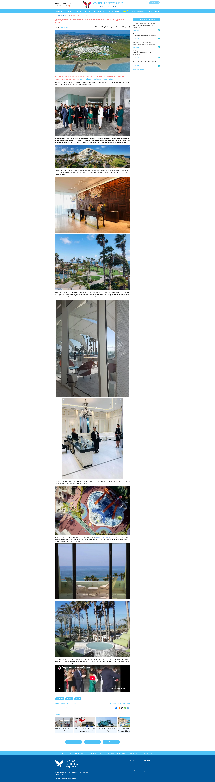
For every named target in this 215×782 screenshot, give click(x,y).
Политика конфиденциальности (65, 778)
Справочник (114, 11)
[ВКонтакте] (115, 707)
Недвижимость (138, 11)
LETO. (124, 11)
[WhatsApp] (125, 707)
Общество (60, 698)
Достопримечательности (95, 11)
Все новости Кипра (139, 69)
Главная (57, 15)
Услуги (135, 753)
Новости (59, 11)
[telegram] (153, 6)
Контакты (124, 753)
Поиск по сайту (147, 753)
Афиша (69, 11)
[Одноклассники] (118, 707)
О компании (68, 753)
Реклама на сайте (83, 753)
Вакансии (98, 753)
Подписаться (154, 2)
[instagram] (146, 6)
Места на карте (153, 11)
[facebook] (143, 6)
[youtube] (159, 6)
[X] (122, 707)
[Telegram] (128, 707)
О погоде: (58, 6)
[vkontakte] (156, 6)
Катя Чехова (64, 27)
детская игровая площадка (104, 537)
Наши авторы (110, 753)
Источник (58, 694)
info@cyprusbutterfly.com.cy (141, 771)
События (69, 698)
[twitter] (149, 6)
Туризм (78, 698)
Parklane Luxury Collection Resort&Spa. (96, 79)
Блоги (79, 11)
